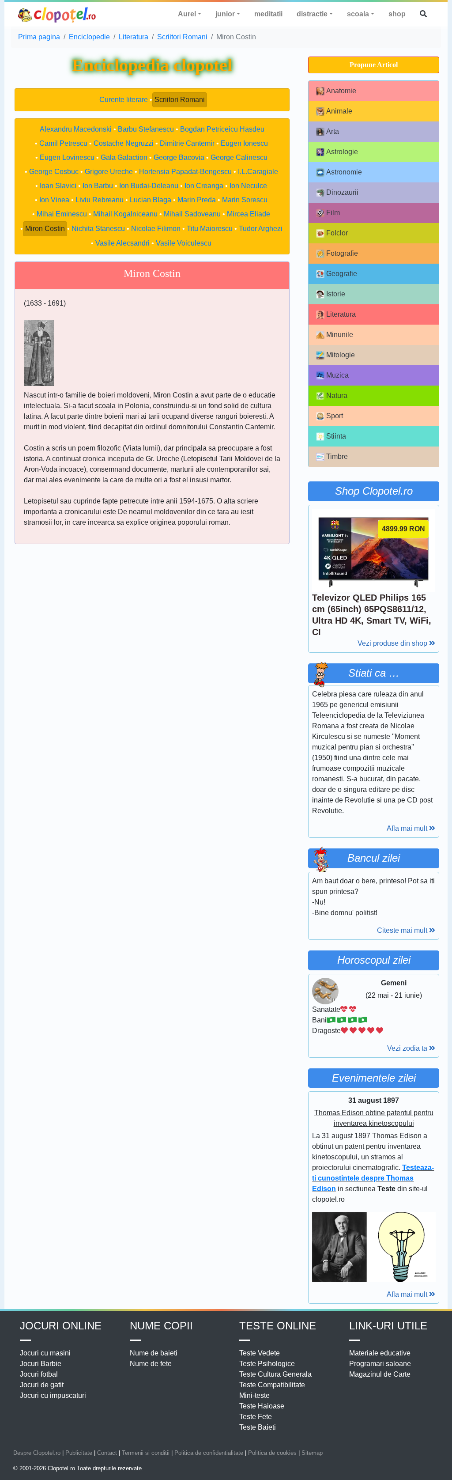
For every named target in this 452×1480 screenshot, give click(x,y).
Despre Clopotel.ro (36, 1453)
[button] (423, 14)
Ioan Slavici (58, 185)
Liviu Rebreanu (99, 200)
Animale (339, 111)
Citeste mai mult (403, 930)
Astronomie (344, 172)
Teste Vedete (259, 1353)
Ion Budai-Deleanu (148, 185)
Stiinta (336, 436)
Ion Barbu (98, 185)
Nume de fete (151, 1363)
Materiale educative (380, 1353)
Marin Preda (196, 200)
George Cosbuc (54, 171)
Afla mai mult (408, 828)
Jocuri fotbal (39, 1374)
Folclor (337, 233)
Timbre (337, 456)
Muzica (337, 375)
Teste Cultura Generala (275, 1374)
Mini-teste (254, 1395)
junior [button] (225, 14)
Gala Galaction (124, 157)
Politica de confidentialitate (208, 1453)
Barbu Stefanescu (146, 129)
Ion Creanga (204, 185)
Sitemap (312, 1453)
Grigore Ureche (109, 171)
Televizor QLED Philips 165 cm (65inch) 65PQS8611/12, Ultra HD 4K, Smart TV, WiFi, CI (371, 615)
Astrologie (342, 151)
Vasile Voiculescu (183, 243)
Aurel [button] (187, 14)
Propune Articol (374, 64)
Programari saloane (380, 1363)
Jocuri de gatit (42, 1385)
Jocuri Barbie (40, 1363)
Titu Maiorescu (210, 228)
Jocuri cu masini (45, 1353)
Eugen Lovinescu (67, 157)
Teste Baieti (257, 1427)
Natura (336, 395)
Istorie (335, 294)
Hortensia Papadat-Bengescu (185, 171)
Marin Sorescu (244, 200)
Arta (332, 131)
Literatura (341, 314)
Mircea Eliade (248, 214)
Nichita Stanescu (98, 228)
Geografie (341, 273)
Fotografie (342, 253)
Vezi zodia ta (408, 1048)
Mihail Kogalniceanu (125, 214)
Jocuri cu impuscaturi (53, 1395)
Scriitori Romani (179, 99)
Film (333, 212)
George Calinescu (239, 157)
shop (397, 14)
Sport (334, 416)
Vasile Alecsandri (122, 243)
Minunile (339, 334)
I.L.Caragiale (258, 171)
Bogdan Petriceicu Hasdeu (222, 129)
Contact (107, 1453)
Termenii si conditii (146, 1453)
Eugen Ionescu (244, 143)
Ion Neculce (248, 185)
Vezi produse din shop (393, 643)
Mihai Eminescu (62, 214)
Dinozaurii (342, 192)
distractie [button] (312, 14)
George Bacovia (179, 157)
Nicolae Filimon (156, 228)
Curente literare (123, 99)
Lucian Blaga (150, 200)
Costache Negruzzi (124, 143)
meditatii (268, 14)
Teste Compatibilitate (272, 1385)
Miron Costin (45, 228)
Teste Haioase (261, 1406)
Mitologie (340, 355)
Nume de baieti (153, 1353)
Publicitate (78, 1453)
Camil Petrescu (63, 143)
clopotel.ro (57, 14)
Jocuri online (61, 1326)
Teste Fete (255, 1416)
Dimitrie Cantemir (187, 143)
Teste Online (277, 1326)
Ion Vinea (54, 200)
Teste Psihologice (267, 1363)
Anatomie (341, 91)
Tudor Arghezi (260, 228)
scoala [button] (358, 14)
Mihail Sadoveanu (192, 214)
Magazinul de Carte (380, 1374)
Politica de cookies (272, 1453)
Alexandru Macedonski (76, 129)
